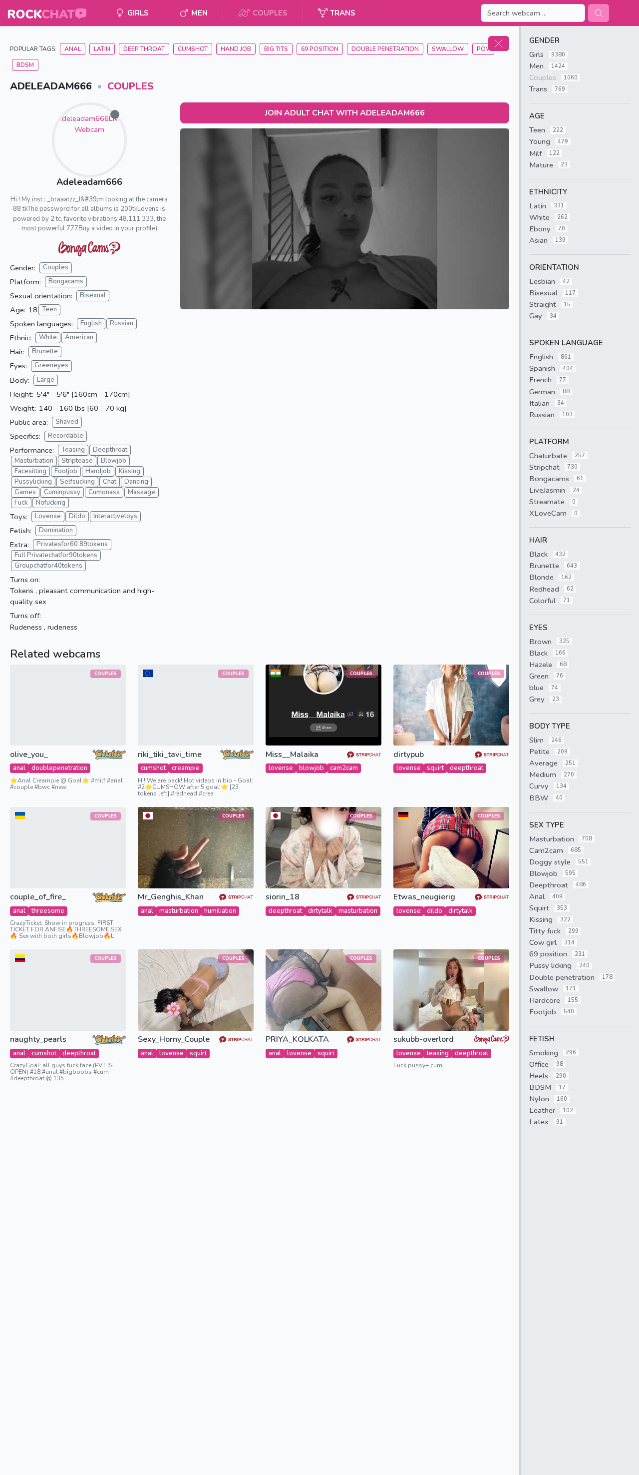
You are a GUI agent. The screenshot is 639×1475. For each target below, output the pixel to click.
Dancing (136, 481)
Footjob (65, 471)
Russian (121, 323)
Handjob (98, 471)
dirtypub (408, 754)
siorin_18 (283, 897)
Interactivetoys (115, 516)
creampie (186, 767)
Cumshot (193, 49)
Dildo (77, 516)
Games (25, 492)
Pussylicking (33, 481)
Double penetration (385, 49)
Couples (130, 86)
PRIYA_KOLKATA (297, 1039)
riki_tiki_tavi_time (170, 754)
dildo (434, 910)
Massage (141, 492)
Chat (109, 481)
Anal (72, 49)
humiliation (220, 910)
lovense (281, 767)
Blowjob (113, 460)
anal (19, 767)
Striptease (77, 460)
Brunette (45, 351)
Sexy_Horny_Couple (174, 1039)
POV (483, 49)
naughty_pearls (38, 1039)
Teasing (73, 449)
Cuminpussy (62, 492)
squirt (435, 767)
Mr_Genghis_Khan (171, 897)
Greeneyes (51, 365)
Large (45, 379)
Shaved (66, 421)
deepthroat (466, 767)
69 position (319, 49)
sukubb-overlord (423, 1039)
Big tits (276, 49)
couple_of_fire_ (38, 897)
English (91, 323)
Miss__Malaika (292, 754)
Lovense (48, 516)
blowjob (311, 767)
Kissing (129, 471)
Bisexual (93, 295)
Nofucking (50, 502)
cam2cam (344, 767)
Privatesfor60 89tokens (72, 544)
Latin (102, 49)
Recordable (65, 435)
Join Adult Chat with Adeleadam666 (345, 112)
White (48, 337)
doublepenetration (59, 767)
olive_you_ (29, 754)
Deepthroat (110, 449)
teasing (438, 1053)
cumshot (153, 767)
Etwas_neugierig (424, 897)
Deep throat (144, 49)
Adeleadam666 (89, 182)
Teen (49, 309)
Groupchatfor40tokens (48, 565)
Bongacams (65, 281)
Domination (56, 530)
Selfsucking (77, 481)
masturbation (178, 910)
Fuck (21, 502)
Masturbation (33, 460)
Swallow (448, 49)
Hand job (236, 49)
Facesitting (30, 471)
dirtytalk (320, 910)
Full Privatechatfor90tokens (55, 555)
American (79, 337)
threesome (47, 910)
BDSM (25, 65)
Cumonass (104, 492)
